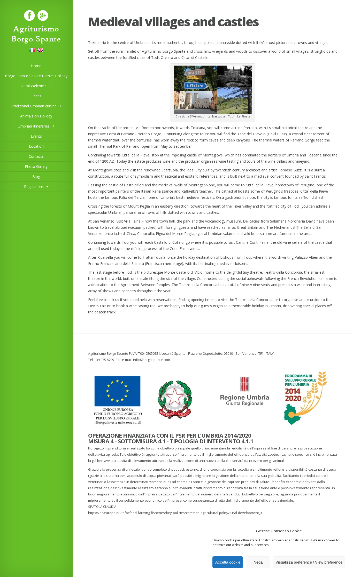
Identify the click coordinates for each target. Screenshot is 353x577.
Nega (258, 562)
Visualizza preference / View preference (308, 562)
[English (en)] (40, 51)
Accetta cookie (227, 562)
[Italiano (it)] (32, 51)
